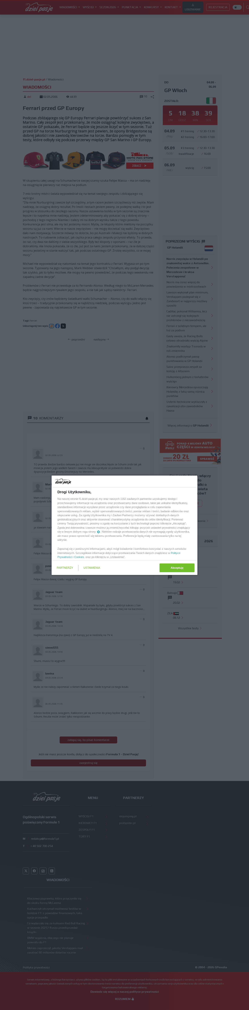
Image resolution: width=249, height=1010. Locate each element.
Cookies (79, 557)
